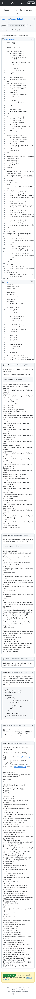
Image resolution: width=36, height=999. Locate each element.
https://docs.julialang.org (24, 757)
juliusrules (6, 365)
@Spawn (17, 785)
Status (20, 988)
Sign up (31, 3)
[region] (18, 160)
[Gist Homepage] (12, 3)
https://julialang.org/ (20, 766)
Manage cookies (21, 989)
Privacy (9, 988)
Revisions (16, 30)
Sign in (23, 3)
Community (26, 988)
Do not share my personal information (18, 991)
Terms (4, 988)
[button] (26, 25)
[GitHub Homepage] (12, 994)
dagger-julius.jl (17, 19)
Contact (13, 989)
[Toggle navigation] (2, 3)
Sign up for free (9, 975)
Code (6, 30)
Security (15, 988)
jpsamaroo (5, 19)
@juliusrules (7, 730)
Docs (32, 988)
